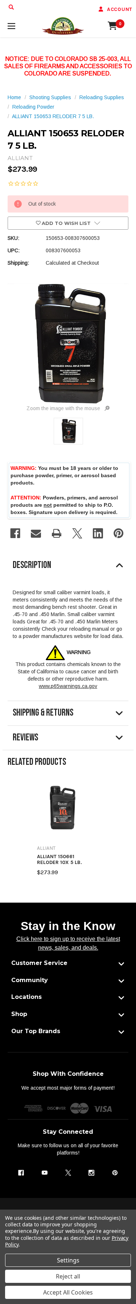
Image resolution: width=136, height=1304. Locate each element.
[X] (77, 533)
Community (29, 980)
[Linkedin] (98, 533)
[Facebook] (15, 533)
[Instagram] (91, 1173)
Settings (68, 1260)
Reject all (68, 1276)
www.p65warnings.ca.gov (68, 686)
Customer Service (39, 962)
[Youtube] (45, 1173)
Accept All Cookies (68, 1292)
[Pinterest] (118, 533)
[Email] (36, 533)
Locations (26, 996)
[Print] (56, 533)
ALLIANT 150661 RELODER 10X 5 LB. (59, 859)
